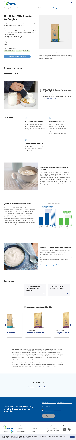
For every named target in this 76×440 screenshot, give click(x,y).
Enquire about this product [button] (17, 56)
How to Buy (43, 387)
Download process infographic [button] (48, 265)
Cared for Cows (26, 50)
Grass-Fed (19, 50)
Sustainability (21, 431)
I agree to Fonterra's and (54, 411)
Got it (72, 436)
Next (70, 324)
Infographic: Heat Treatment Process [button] (57, 287)
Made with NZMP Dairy (10, 50)
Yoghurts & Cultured (51, 98)
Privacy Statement (52, 426)
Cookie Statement (13, 437)
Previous (5, 324)
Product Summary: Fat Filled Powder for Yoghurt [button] (34, 288)
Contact (34, 428)
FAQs (33, 431)
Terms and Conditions (49, 411)
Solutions (19, 428)
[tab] (12, 74)
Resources (35, 426)
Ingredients (20, 426)
